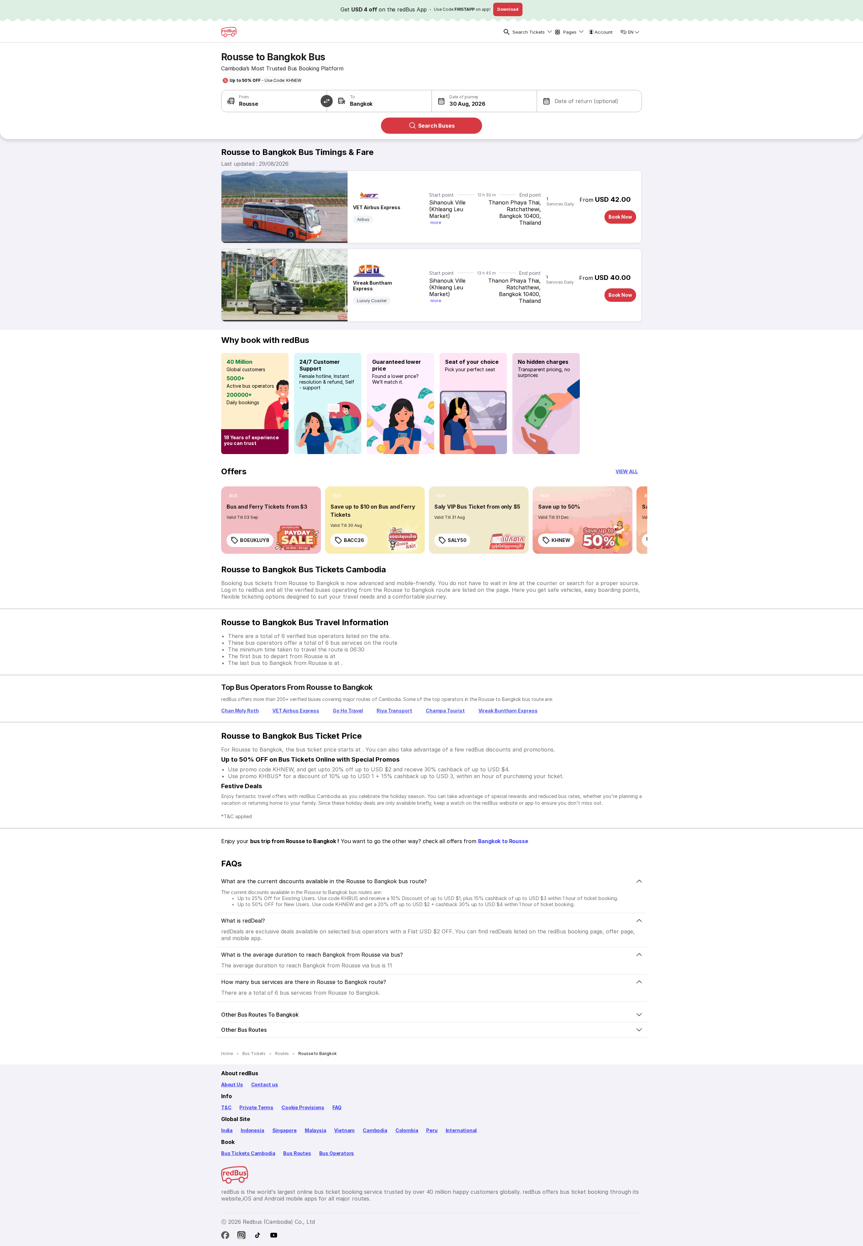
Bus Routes (297, 1153)
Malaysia (315, 1130)
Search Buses (436, 125)
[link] (271, 520)
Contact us (264, 1084)
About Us (232, 1084)
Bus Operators (336, 1153)
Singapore (284, 1130)
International (461, 1130)
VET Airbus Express (376, 207)
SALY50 (457, 540)
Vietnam (344, 1130)
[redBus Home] (229, 32)
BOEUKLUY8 (254, 540)
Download (507, 9)
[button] (458, 101)
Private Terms (256, 1107)
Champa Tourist (445, 710)
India (227, 1130)
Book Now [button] (620, 217)
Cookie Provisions (302, 1107)
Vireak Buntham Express (372, 285)
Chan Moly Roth (240, 710)
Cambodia (375, 1130)
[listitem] (233, 496)
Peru (431, 1130)
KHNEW (561, 540)
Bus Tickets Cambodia (248, 1153)
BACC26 (354, 540)
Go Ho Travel (348, 710)
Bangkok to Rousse (503, 841)
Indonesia (252, 1130)
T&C (226, 1107)
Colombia (406, 1130)
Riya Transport (394, 710)
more (435, 222)
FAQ (336, 1107)
